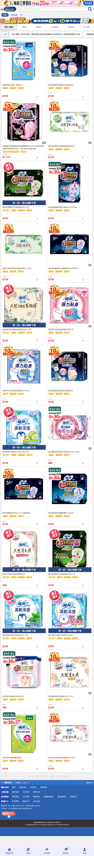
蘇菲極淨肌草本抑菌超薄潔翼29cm (61, 146)
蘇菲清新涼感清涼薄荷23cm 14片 (15, 635)
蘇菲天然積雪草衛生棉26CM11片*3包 (17, 268)
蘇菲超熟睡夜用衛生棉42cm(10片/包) (62, 207)
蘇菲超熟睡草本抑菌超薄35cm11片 (61, 574)
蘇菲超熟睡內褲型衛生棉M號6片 (60, 390)
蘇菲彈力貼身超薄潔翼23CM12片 (61, 329)
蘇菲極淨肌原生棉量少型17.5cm (60, 696)
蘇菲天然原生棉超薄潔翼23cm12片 (61, 757)
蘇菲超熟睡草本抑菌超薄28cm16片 (16, 207)
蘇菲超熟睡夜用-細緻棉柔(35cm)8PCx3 (63, 268)
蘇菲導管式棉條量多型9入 (12, 757)
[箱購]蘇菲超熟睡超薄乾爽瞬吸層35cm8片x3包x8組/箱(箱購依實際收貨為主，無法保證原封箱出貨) (23, 147)
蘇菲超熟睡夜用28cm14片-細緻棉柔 (16, 513)
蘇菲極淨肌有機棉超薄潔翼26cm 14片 (17, 329)
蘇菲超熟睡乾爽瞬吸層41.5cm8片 (61, 513)
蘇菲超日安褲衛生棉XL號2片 (13, 696)
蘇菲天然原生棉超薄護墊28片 (14, 574)
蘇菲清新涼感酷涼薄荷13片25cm (60, 635)
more (88, 782)
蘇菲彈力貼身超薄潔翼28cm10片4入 (16, 390)
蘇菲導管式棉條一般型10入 (13, 85)
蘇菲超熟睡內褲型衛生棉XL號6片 (61, 85)
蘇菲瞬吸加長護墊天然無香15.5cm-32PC (64, 451)
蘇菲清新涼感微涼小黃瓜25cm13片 (16, 451)
